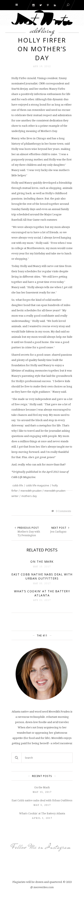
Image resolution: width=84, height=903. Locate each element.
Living (48, 30)
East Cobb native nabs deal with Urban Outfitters (42, 800)
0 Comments (63, 511)
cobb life (17, 485)
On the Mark (42, 787)
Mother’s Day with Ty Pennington (29, 533)
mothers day (29, 496)
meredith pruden (31, 490)
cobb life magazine (37, 485)
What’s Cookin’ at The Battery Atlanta (42, 813)
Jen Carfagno (58, 531)
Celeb (35, 30)
